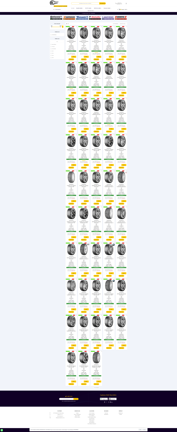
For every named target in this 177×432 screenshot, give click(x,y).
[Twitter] (106, 402)
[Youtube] (110, 402)
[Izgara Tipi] (66, 23)
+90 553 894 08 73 (60, 416)
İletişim (120, 414)
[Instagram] (108, 402)
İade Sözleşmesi (91, 422)
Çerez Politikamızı (70, 429)
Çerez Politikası (91, 415)
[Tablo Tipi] (68, 23)
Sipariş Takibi (77, 415)
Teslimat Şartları (92, 419)
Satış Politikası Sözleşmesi (92, 423)
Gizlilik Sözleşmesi (92, 414)
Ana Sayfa (72, 8)
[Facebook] (104, 402)
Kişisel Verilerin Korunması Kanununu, (56, 429)
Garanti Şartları (91, 418)
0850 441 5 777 (60, 414)
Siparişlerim (106, 414)
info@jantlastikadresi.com (60, 417)
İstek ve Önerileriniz (77, 414)
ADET (74, 56)
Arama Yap (103, 3)
